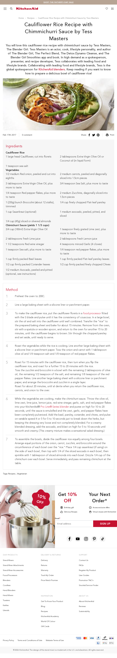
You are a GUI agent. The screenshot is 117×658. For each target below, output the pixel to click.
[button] (102, 270)
